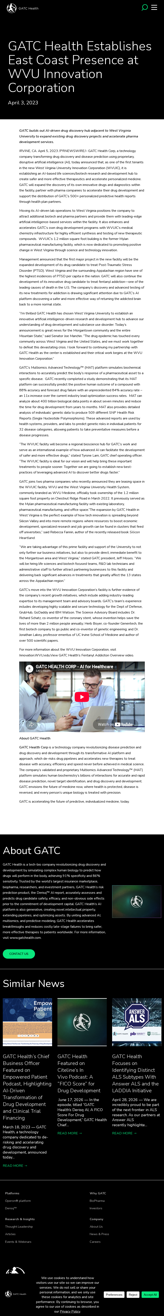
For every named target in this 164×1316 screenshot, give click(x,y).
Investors (96, 1208)
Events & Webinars (18, 1242)
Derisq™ (11, 1208)
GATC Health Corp (101, 151)
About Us (96, 1226)
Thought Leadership (19, 1226)
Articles (10, 1234)
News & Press (99, 1234)
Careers (95, 1242)
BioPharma (97, 1201)
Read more (13, 1165)
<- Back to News (15, 37)
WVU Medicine (64, 493)
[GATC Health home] (22, 8)
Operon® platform (18, 1201)
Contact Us (18, 954)
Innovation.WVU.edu (34, 655)
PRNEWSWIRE (72, 151)
